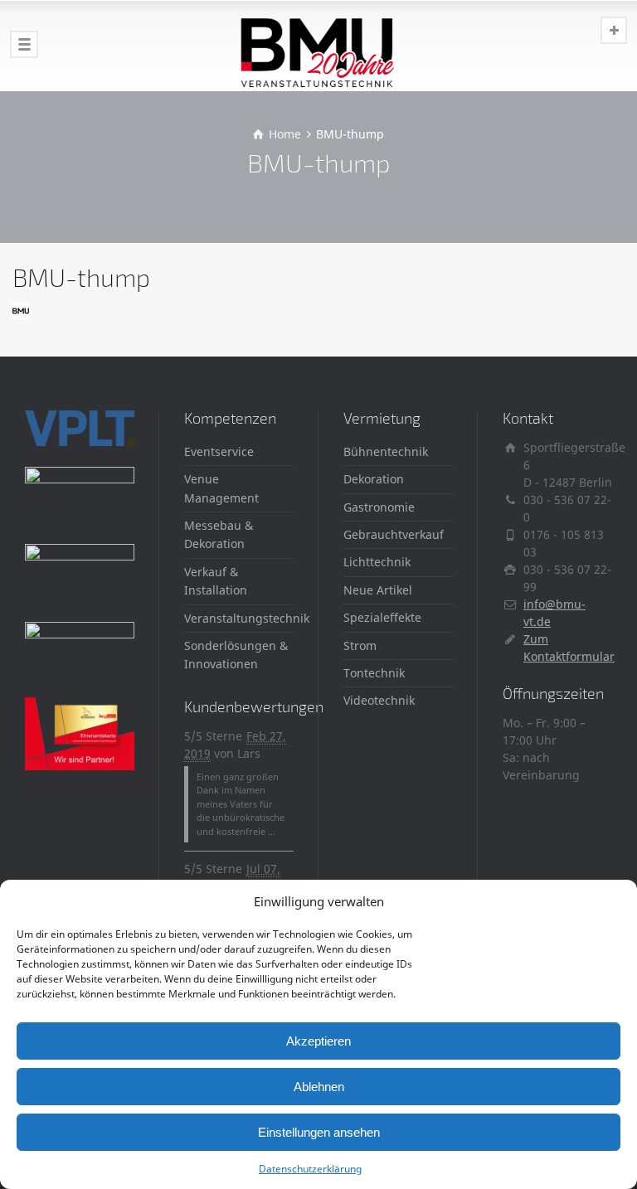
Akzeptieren (318, 1041)
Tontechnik (374, 673)
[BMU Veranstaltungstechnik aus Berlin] (318, 45)
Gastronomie (379, 507)
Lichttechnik (377, 562)
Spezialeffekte (382, 617)
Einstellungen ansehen (319, 1132)
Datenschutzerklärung (310, 1169)
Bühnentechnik (385, 451)
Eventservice (219, 451)
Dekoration (373, 479)
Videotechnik (379, 700)
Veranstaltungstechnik (246, 618)
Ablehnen (319, 1087)
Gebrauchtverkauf (393, 534)
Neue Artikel (377, 590)
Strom (360, 645)
